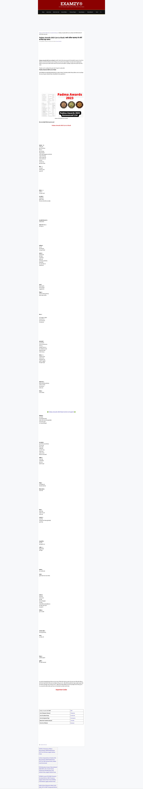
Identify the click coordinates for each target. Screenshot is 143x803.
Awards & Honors (54, 32)
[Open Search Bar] (101, 12)
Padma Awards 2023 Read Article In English (61, 412)
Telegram (73, 713)
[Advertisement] (61, 22)
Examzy (72, 723)
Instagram (73, 718)
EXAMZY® (71, 3)
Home (40, 32)
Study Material (46, 32)
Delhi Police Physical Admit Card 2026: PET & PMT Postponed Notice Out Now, (48, 787)
